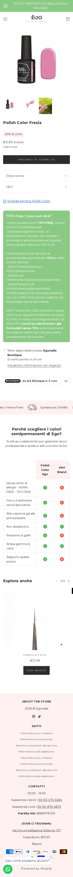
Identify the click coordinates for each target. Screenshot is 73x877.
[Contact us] (7, 869)
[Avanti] (68, 581)
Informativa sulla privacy (36, 739)
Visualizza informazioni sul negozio (34, 365)
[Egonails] (36, 19)
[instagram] (34, 716)
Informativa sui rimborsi (37, 733)
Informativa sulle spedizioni (36, 751)
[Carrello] (68, 19)
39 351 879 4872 (49, 807)
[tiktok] (39, 716)
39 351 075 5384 (50, 800)
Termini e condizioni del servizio (36, 745)
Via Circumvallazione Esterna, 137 (36, 830)
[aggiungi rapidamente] (61, 644)
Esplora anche (17, 580)
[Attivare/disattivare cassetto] (5, 19)
